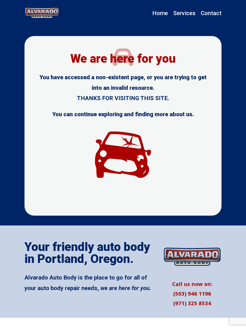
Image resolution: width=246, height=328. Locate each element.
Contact (211, 14)
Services (184, 14)
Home (160, 14)
